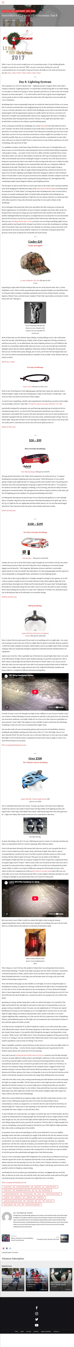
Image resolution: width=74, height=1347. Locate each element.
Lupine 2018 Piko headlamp (53, 1194)
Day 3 (20, 73)
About (22, 1331)
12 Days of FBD (7, 1186)
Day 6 (34, 73)
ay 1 (10, 73)
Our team (28, 1331)
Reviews (33, 11)
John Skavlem (68, 1289)
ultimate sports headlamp (32, 1204)
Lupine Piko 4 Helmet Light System (13, 1201)
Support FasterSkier (46, 1331)
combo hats (37, 1186)
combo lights (7, 1190)
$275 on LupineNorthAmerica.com (14, 745)
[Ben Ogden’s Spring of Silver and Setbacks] (60, 1279)
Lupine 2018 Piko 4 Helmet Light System (33, 799)
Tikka (19, 1204)
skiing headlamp (8, 1204)
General (12, 11)
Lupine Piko (29, 1197)
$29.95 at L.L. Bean (8, 362)
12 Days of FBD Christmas (23, 1186)
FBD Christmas (46, 1190)
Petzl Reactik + (27, 558)
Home (16, 1331)
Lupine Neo (6, 1197)
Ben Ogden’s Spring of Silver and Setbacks (59, 1283)
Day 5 (30, 73)
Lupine (39, 1194)
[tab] (3, 1248)
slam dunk (44, 126)
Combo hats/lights (51, 1186)
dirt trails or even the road (41, 871)
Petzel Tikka (30, 1201)
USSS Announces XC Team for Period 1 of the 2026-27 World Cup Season (12, 1281)
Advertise (36, 1331)
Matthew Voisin (44, 1289)
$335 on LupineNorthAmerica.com (14, 1182)
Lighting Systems (28, 1194)
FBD (36, 1190)
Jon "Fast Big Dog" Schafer (9, 20)
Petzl (39, 1201)
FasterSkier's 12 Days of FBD (23, 1190)
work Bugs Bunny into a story (21, 221)
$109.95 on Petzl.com (9, 597)
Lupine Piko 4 (40, 1197)
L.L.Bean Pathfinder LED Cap (29, 280)
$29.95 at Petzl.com (8, 427)
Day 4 (25, 73)
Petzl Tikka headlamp (28, 472)
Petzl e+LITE (27, 387)
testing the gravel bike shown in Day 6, (29, 1055)
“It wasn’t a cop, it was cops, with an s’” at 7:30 (44, 404)
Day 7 (39, 73)
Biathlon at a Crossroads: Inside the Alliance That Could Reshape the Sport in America (36, 1281)
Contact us (56, 1331)
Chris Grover (20, 1289)
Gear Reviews (5, 11)
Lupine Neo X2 (17, 1197)
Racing (28, 11)
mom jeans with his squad (46, 189)
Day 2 (15, 73)
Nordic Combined (20, 11)
